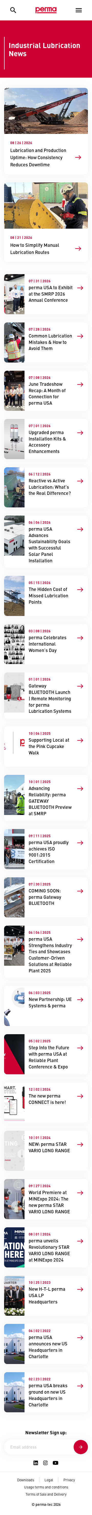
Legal (48, 1479)
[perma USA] (46, 10)
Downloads (25, 1479)
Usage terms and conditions (46, 1486)
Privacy (69, 1479)
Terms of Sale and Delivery (46, 1494)
